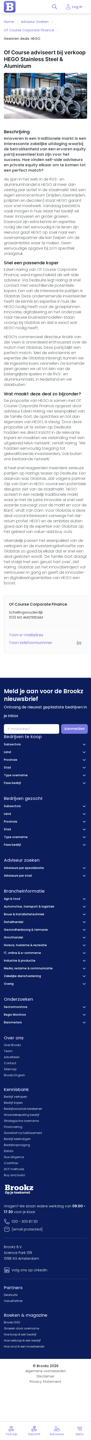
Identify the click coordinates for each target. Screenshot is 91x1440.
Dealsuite (10, 1295)
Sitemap (10, 1069)
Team (8, 1051)
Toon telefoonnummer (30, 642)
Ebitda (8, 1151)
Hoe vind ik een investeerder (24, 1346)
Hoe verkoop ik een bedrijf (22, 1340)
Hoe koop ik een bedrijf (20, 1334)
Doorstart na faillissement (23, 1133)
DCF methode (14, 1169)
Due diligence (14, 1157)
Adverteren (12, 1057)
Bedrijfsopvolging (17, 1145)
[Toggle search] (54, 7)
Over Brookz (12, 1045)
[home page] (10, 7)
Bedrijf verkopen (15, 1097)
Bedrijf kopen (13, 1103)
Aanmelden (74, 728)
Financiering (13, 1127)
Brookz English (14, 1075)
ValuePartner (13, 1301)
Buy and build (14, 1175)
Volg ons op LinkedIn (29, 1270)
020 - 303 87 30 (25, 1221)
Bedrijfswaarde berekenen (23, 1109)
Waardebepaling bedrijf (21, 1115)
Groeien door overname (21, 1328)
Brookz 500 (12, 1322)
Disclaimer (45, 1376)
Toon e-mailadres (26, 635)
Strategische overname (21, 1121)
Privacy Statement (45, 1381)
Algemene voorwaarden (45, 1371)
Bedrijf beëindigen (17, 1139)
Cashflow (11, 1163)
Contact (10, 1063)
